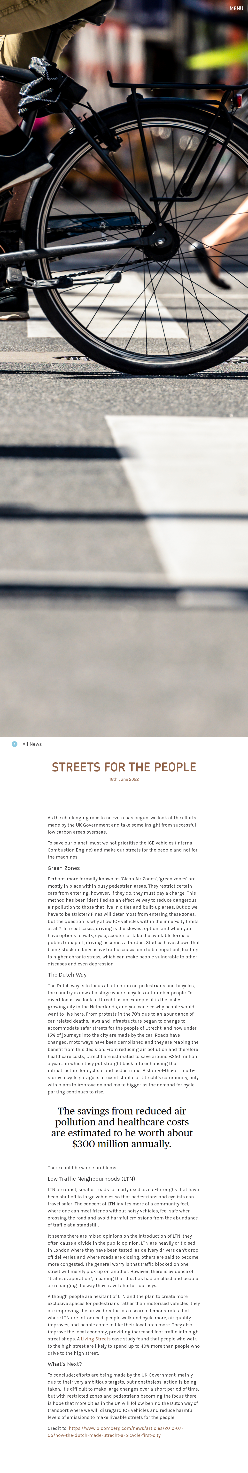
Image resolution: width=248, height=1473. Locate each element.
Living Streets (96, 1339)
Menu (236, 8)
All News (32, 744)
